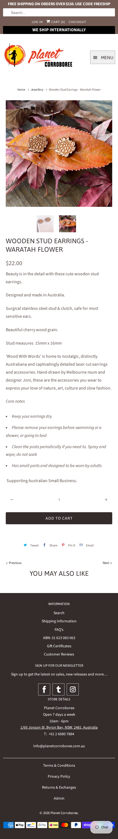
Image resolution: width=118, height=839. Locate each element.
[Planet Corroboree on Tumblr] (58, 689)
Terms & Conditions (59, 765)
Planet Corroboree (64, 813)
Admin (59, 798)
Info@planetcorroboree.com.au (59, 746)
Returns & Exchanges (59, 787)
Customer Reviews (59, 654)
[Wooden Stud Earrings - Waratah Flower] (59, 153)
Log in (37, 22)
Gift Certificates (59, 646)
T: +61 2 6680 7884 (59, 734)
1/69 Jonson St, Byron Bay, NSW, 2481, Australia (59, 727)
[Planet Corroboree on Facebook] (44, 689)
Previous (14, 562)
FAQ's (59, 629)
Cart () (57, 22)
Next (106, 562)
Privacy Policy (59, 776)
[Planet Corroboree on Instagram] (73, 689)
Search (59, 613)
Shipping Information (59, 621)
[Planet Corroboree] (38, 56)
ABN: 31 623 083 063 (59, 638)
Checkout (77, 22)
